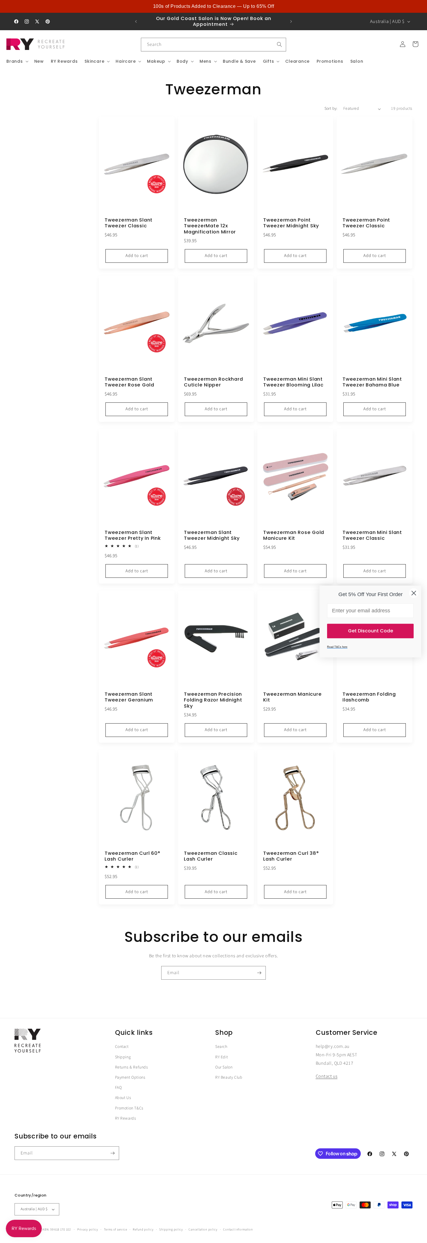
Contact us (327, 1076)
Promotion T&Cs (129, 1108)
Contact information (238, 1229)
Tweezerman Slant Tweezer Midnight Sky (212, 535)
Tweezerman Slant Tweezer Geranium (129, 697)
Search (221, 1047)
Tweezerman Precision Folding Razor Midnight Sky (213, 700)
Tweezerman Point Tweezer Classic (366, 223)
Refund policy (143, 1229)
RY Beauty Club (228, 1077)
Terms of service (115, 1229)
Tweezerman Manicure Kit (292, 697)
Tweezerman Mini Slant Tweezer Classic (372, 535)
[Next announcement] (291, 21)
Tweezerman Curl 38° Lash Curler (291, 856)
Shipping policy (171, 1229)
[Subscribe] (259, 973)
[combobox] (213, 44)
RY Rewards (125, 1118)
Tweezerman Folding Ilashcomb (369, 697)
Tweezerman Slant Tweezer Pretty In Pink (133, 535)
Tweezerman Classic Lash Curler (211, 856)
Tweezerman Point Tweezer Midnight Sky (291, 223)
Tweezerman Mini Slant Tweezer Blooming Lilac (293, 382)
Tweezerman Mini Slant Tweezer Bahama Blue (372, 382)
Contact (122, 1047)
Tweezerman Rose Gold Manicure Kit (293, 535)
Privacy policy (87, 1229)
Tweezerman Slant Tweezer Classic (128, 223)
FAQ (118, 1088)
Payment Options (130, 1077)
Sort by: (331, 108)
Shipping (123, 1057)
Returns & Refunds (131, 1067)
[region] (213, 6)
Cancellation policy (203, 1229)
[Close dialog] (414, 593)
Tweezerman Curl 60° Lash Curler (132, 856)
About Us (123, 1098)
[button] (17, 61)
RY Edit (221, 1057)
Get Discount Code (370, 630)
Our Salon (223, 1067)
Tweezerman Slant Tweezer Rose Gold (129, 382)
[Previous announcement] (136, 21)
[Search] (279, 44)
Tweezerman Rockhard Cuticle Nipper (213, 382)
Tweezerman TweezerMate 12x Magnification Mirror (210, 226)
